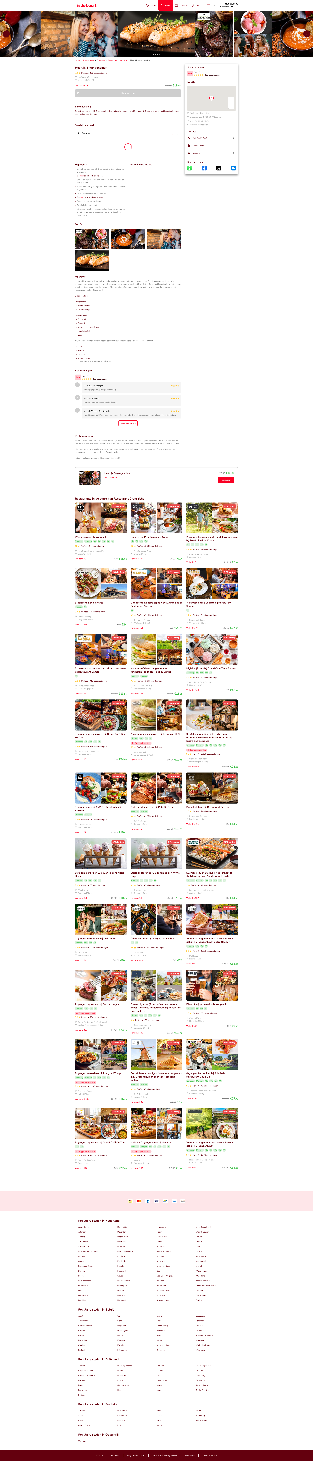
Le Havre (121, 1420)
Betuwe (81, 1271)
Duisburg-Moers (124, 1365)
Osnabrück (200, 1380)
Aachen (81, 1365)
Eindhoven (122, 1256)
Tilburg (199, 1236)
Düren (120, 1370)
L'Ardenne (122, 1350)
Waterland (200, 1276)
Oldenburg (200, 1375)
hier (82, 176)
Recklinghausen (203, 1385)
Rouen (198, 1410)
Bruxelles (82, 1340)
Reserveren (226, 480)
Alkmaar (82, 1232)
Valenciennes (201, 1420)
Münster (199, 1370)
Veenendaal (201, 1261)
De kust (81, 1350)
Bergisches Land (85, 1370)
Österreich (83, 1441)
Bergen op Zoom (85, 1266)
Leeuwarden (162, 1236)
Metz (158, 1410)
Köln (158, 1375)
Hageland (121, 1325)
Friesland (121, 1271)
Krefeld (159, 1370)
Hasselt (120, 1335)
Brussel (81, 1335)
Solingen (82, 1395)
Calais (81, 1420)
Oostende (160, 1350)
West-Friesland (203, 1280)
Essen (120, 1380)
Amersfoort (83, 1241)
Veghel (199, 1266)
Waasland (200, 1340)
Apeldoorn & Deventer (88, 1251)
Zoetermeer (201, 1295)
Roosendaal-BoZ (163, 1290)
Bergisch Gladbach (86, 1375)
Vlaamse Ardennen (204, 1335)
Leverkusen (161, 1380)
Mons (158, 1335)
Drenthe (121, 1246)
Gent (119, 1320)
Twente (199, 1241)
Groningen (122, 1285)
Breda (81, 1276)
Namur (159, 1340)
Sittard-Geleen (202, 1232)
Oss (158, 1271)
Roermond (161, 1285)
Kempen (121, 1340)
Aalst (80, 1316)
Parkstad (160, 1280)
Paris (158, 1420)
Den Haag (82, 1300)
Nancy (159, 1415)
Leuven (159, 1316)
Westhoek (200, 1350)
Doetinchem (122, 1236)
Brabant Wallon (85, 1325)
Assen (81, 1261)
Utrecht (199, 1251)
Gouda (120, 1276)
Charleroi (82, 1345)
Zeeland (199, 1290)
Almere (81, 1236)
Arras (80, 1415)
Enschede (121, 1261)
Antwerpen (83, 1320)
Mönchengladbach (204, 1365)
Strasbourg (200, 1415)
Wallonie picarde (203, 1345)
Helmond (121, 1300)
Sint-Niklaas (201, 1325)
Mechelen (160, 1330)
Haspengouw (123, 1330)
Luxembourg (162, 1325)
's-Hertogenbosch (204, 1227)
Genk (119, 1316)
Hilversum (161, 1227)
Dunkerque (122, 1410)
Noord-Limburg (163, 1266)
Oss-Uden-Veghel (164, 1276)
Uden (198, 1246)
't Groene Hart (123, 1280)
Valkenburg (201, 1256)
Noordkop (160, 1261)
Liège (158, 1320)
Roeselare (200, 1320)
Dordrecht (121, 1241)
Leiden (159, 1241)
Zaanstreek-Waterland (206, 1285)
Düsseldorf (122, 1375)
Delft (80, 1290)
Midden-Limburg (163, 1251)
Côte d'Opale (84, 1425)
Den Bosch (83, 1295)
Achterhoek (83, 1227)
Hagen (120, 1390)
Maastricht (161, 1246)
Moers (159, 1385)
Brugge (81, 1330)
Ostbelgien (200, 1316)
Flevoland (121, 1266)
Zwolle (199, 1300)
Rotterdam (161, 1295)
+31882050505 (209, 1455)
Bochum (81, 1380)
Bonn (80, 1385)
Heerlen (121, 1295)
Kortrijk (120, 1345)
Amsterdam (83, 1246)
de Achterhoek (84, 1280)
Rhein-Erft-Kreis (203, 1390)
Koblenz (160, 1365)
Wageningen (201, 1271)
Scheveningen (162, 1300)
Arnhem (81, 1256)
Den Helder (122, 1227)
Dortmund (82, 1390)
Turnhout (200, 1330)
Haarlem (121, 1290)
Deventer (121, 1232)
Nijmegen (160, 1256)
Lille (119, 1425)
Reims (159, 1425)
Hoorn (159, 1232)
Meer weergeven (128, 423)
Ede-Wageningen (125, 1251)
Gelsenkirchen (123, 1385)
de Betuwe (83, 1285)
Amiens (81, 1410)
